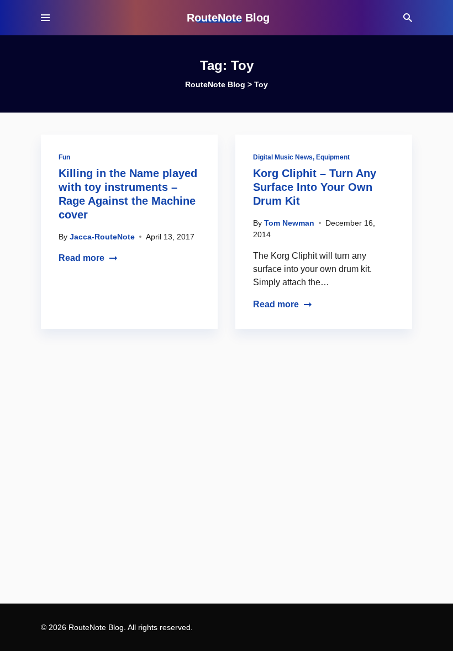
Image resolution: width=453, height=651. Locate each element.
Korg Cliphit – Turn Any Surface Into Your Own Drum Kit (314, 187)
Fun (64, 157)
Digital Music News (283, 157)
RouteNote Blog (228, 17)
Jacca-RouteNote (102, 236)
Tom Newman (289, 222)
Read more (81, 258)
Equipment (333, 157)
